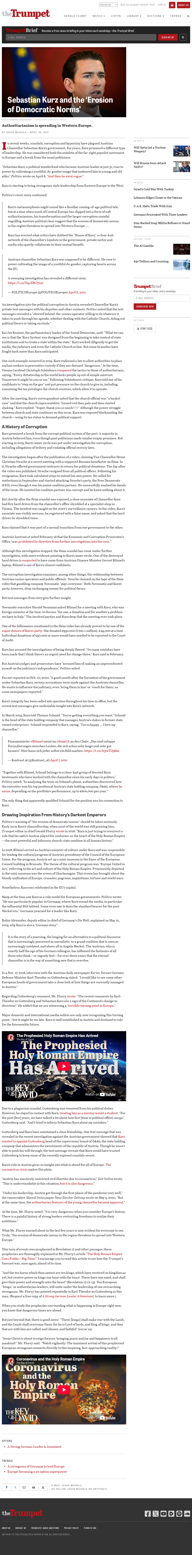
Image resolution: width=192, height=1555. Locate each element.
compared (64, 370)
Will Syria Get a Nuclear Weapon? (150, 149)
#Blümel (37, 741)
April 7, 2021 (59, 760)
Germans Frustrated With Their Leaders (160, 214)
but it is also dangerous (76, 1183)
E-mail (67, 1485)
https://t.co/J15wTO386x (101, 750)
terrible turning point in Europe (91, 1005)
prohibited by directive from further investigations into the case (63, 541)
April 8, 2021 (77, 292)
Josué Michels (16, 132)
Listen (116, 16)
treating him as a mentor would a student (89, 1113)
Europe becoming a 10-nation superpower (37, 1471)
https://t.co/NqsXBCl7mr (26, 282)
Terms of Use (90, 1528)
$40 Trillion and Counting (151, 261)
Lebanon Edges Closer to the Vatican (158, 197)
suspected (29, 560)
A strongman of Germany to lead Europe (36, 1466)
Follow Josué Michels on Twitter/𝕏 (81, 1489)
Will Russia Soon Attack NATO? (150, 165)
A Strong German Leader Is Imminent (68, 1296)
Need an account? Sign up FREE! (138, 4)
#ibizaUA (63, 741)
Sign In (162, 4)
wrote (60, 831)
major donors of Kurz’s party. (22, 630)
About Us (183, 5)
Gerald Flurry (75, 16)
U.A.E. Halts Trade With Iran (153, 206)
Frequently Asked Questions (45, 1528)
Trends (176, 16)
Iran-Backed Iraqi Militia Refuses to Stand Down (162, 225)
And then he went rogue (65, 176)
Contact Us (20, 1528)
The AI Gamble (144, 246)
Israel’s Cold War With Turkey (154, 189)
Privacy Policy (71, 1528)
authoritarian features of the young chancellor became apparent (77, 1202)
